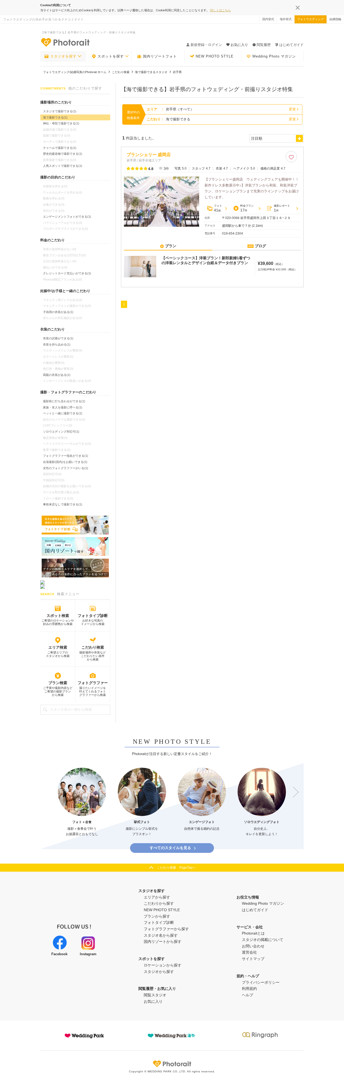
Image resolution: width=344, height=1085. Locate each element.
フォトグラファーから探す (166, 929)
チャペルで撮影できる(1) (59, 147)
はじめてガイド (291, 45)
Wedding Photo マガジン (274, 56)
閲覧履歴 (264, 45)
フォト (218, 208)
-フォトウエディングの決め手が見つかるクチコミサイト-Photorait (65, 42)
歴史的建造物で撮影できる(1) (62, 153)
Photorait (172, 1063)
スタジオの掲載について (262, 939)
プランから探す (157, 916)
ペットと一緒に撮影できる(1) (62, 413)
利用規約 (249, 988)
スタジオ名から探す (161, 935)
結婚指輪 (335, 19)
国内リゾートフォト (160, 56)
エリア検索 (57, 647)
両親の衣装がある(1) (56, 374)
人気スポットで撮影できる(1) (62, 165)
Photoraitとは (253, 933)
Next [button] (293, 792)
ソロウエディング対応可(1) (61, 431)
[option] (82, 802)
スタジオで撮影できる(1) (59, 111)
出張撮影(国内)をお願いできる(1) (65, 462)
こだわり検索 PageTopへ (176, 868)
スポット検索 (57, 615)
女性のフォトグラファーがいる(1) (65, 468)
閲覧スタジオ (155, 995)
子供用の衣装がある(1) (58, 312)
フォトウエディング (310, 19)
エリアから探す (157, 897)
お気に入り (153, 1001)
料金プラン (247, 208)
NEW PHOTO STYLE (215, 56)
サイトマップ (253, 959)
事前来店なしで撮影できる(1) (62, 504)
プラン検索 (57, 683)
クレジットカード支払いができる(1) (67, 273)
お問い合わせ (253, 946)
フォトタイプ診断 (93, 615)
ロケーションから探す (162, 965)
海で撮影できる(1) (55, 117)
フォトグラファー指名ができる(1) (65, 455)
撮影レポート (282, 208)
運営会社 (249, 952)
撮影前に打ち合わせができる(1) (64, 401)
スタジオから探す (159, 971)
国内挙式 (268, 19)
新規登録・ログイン (206, 45)
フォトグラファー (93, 683)
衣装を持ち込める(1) (56, 344)
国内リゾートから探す (162, 941)
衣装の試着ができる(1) (58, 338)
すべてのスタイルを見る (170, 848)
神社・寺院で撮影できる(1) (61, 123)
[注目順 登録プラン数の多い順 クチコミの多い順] (276, 138)
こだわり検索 (92, 647)
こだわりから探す (159, 903)
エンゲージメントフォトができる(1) (67, 216)
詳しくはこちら (220, 10)
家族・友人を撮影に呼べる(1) (62, 407)
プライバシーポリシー (261, 982)
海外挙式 (286, 19)
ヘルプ (247, 995)
